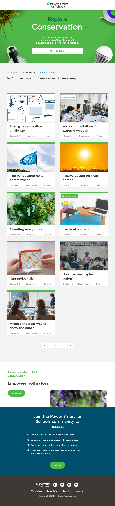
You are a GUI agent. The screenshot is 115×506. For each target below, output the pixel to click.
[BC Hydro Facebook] (56, 484)
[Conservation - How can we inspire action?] (84, 264)
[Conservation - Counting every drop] (31, 215)
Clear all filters (47, 72)
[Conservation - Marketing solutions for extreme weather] (84, 116)
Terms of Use (36, 491)
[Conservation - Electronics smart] (84, 215)
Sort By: (11, 78)
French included (48, 78)
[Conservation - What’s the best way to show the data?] (31, 313)
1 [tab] (54, 399)
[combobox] (25, 78)
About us (80, 491)
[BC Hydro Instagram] (70, 484)
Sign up (57, 465)
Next (70, 345)
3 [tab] (59, 399)
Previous (45, 345)
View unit (16, 393)
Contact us (67, 491)
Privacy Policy (52, 491)
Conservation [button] (57, 26)
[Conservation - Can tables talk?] (31, 264)
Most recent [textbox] (25, 78)
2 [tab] (57, 399)
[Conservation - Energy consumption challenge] (31, 116)
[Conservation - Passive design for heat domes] (84, 165)
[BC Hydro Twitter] (63, 484)
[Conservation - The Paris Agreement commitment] (31, 165)
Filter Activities (57, 51)
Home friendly (69, 78)
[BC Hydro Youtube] (77, 484)
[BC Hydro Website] (43, 484)
